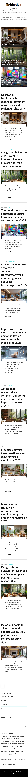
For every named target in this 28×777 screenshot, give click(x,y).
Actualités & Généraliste (7, 696)
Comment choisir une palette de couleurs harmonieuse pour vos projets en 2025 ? (12, 82)
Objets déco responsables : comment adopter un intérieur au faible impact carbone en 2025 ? (13, 397)
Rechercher (4, 723)
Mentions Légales (6, 771)
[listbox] (14, 57)
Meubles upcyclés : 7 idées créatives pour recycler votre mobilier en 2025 (13, 455)
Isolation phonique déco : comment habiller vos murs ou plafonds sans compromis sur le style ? (13, 633)
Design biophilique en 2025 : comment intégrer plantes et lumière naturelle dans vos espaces (13, 62)
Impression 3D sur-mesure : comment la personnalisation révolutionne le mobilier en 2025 (13, 335)
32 (15, 686)
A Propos (18, 773)
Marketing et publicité (6, 717)
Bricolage (3, 700)
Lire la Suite (8, 139)
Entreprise (3, 713)
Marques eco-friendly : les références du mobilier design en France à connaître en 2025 (14, 512)
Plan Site (18, 771)
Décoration (5, 37)
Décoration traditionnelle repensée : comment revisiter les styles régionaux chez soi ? (13, 42)
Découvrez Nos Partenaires (8, 764)
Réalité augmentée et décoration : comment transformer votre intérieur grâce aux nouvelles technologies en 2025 (14, 275)
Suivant (19, 686)
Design (4, 57)
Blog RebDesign (14, 8)
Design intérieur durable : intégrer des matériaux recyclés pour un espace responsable (14, 574)
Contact (13, 771)
